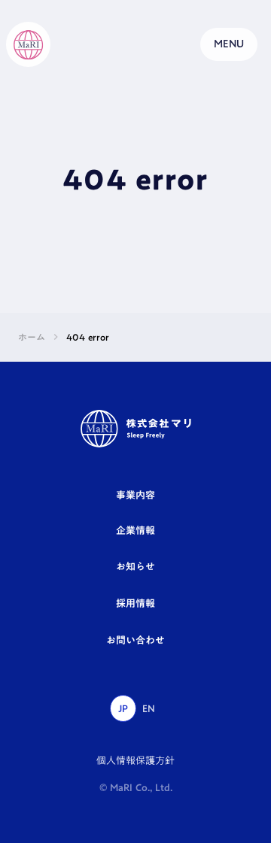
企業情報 (135, 530)
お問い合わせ (135, 640)
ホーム (31, 337)
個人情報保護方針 (135, 760)
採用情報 (135, 603)
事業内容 (135, 495)
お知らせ (135, 566)
